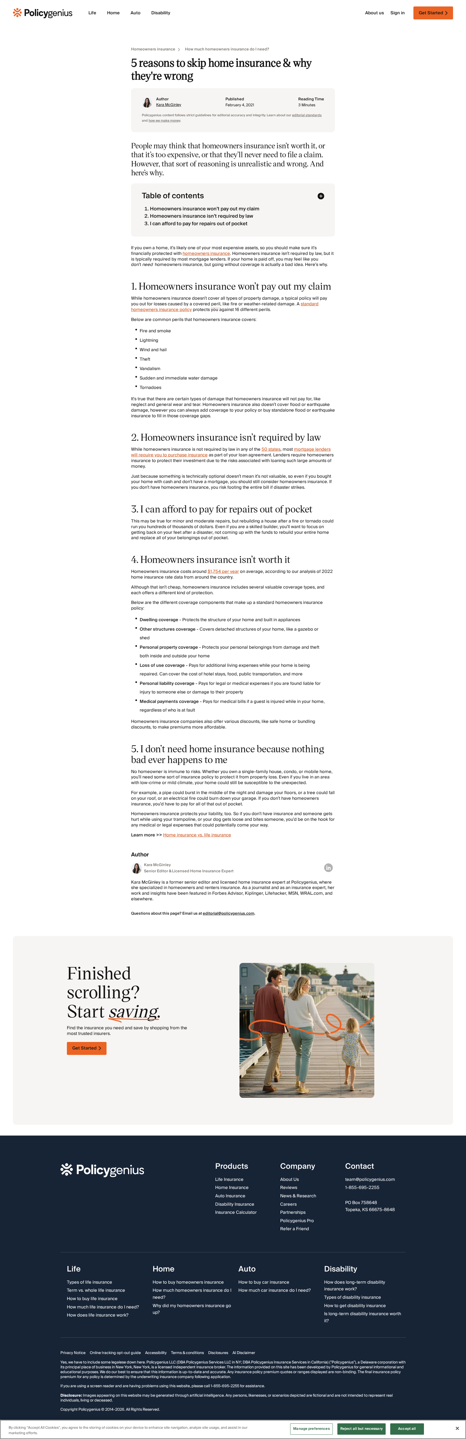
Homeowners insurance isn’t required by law (201, 216)
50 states (271, 449)
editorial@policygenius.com (228, 914)
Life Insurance (229, 1179)
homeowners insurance (206, 253)
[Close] (457, 1428)
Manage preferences (311, 1429)
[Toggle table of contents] (321, 196)
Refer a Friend (294, 1229)
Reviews (288, 1187)
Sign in (397, 13)
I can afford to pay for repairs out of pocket (199, 224)
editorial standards (307, 115)
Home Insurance (232, 1187)
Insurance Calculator (236, 1212)
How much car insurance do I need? (274, 1290)
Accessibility (156, 1353)
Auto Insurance (230, 1196)
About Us (289, 1179)
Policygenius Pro (297, 1221)
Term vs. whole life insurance (96, 1290)
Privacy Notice (72, 1353)
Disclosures (218, 1353)
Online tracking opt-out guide (115, 1353)
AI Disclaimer (243, 1353)
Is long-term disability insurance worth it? (362, 1317)
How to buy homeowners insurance (188, 1282)
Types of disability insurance (352, 1297)
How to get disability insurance (355, 1305)
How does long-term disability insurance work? (354, 1286)
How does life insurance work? (97, 1315)
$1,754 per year (223, 571)
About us (374, 13)
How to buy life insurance (92, 1299)
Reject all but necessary (361, 1429)
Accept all (407, 1429)
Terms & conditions (187, 1353)
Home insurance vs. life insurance (197, 835)
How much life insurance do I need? (103, 1307)
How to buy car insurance (263, 1282)
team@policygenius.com (370, 1179)
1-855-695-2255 (362, 1187)
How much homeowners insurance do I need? (227, 49)
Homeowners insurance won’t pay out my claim (204, 209)
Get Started (84, 1048)
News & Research (298, 1196)
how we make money (164, 121)
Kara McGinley (168, 105)
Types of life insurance (89, 1282)
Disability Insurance (234, 1204)
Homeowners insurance (153, 49)
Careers (288, 1204)
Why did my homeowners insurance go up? (192, 1309)
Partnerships (293, 1212)
